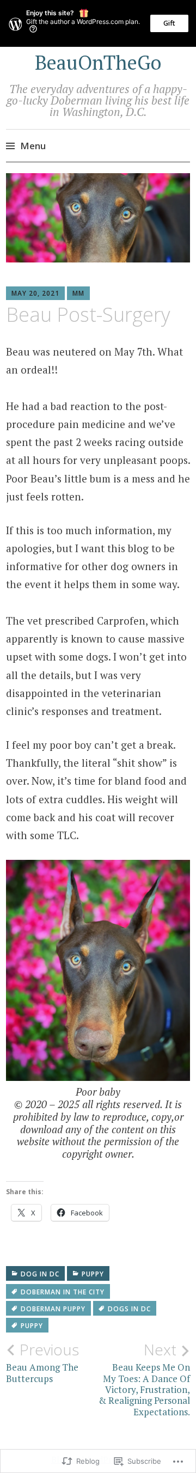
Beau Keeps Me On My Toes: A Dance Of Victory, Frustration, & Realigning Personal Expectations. (144, 1379)
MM (78, 293)
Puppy (93, 1274)
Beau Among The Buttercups (42, 1362)
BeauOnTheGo (98, 62)
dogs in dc (129, 1308)
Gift (169, 23)
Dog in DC (40, 1274)
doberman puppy (53, 1308)
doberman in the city (63, 1292)
